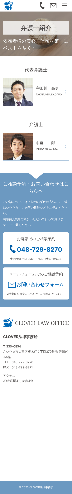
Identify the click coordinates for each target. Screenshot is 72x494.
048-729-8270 (42, 5)
